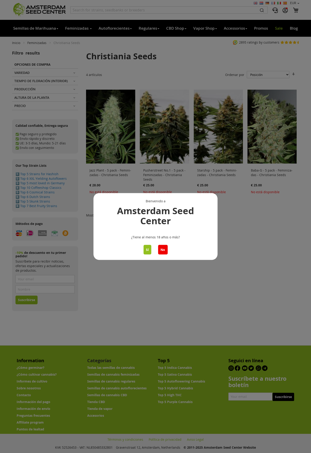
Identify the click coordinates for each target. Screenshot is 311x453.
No (163, 249)
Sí (147, 249)
